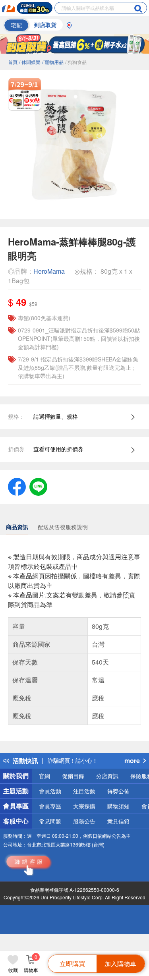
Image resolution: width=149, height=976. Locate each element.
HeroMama (49, 271)
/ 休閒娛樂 (30, 61)
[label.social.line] (38, 486)
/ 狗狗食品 (76, 61)
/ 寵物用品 (53, 61)
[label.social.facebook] (17, 486)
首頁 (12, 61)
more (132, 760)
